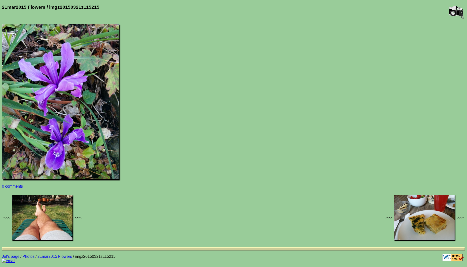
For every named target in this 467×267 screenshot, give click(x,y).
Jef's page (10, 256)
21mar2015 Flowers (54, 256)
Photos (28, 256)
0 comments (12, 186)
